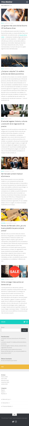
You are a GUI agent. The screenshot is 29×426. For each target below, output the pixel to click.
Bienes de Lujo (6, 399)
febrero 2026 (4, 376)
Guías (2, 279)
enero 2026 (4, 378)
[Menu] (27, 2)
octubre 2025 (4, 384)
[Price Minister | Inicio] (9, 2)
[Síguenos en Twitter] (24, 322)
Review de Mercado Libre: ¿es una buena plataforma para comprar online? (13, 228)
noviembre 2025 (5, 382)
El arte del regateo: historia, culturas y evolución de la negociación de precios (14, 123)
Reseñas (3, 223)
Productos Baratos (7, 406)
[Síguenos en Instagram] (27, 322)
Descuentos (5, 403)
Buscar (2, 327)
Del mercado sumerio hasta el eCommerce (11, 349)
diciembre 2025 (5, 380)
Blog (2, 23)
